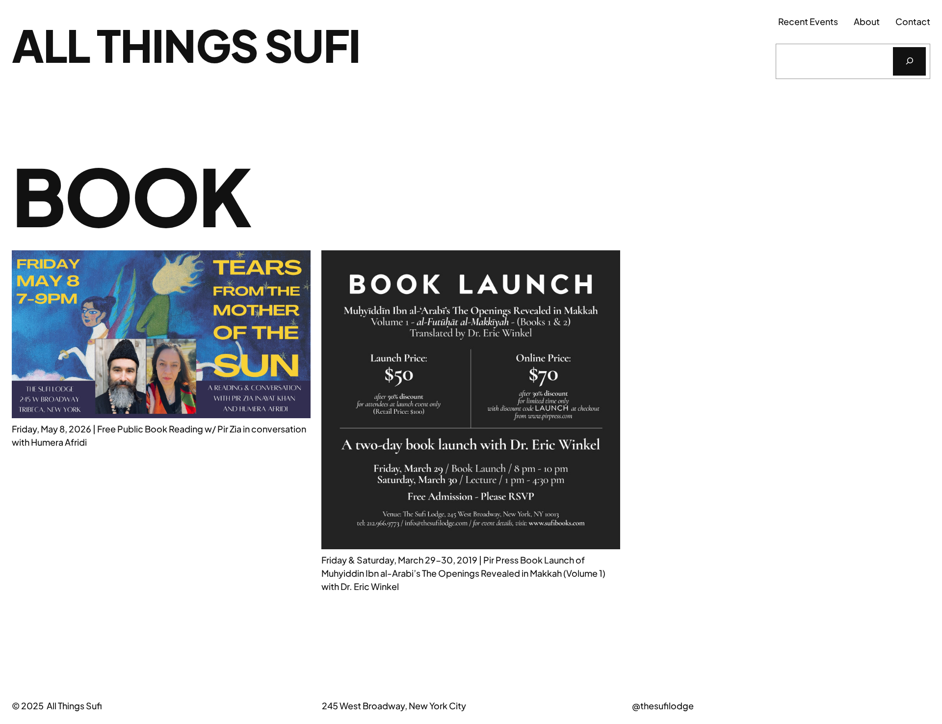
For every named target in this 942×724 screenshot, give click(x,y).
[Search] (909, 61)
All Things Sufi (186, 45)
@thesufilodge (663, 705)
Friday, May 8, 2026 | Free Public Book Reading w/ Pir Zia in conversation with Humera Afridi (159, 435)
